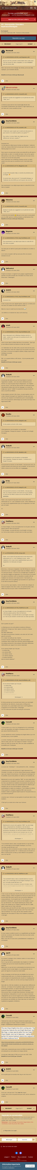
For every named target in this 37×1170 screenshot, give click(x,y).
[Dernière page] (35, 44)
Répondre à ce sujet (18, 38)
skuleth (21, 127)
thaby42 (5, 31)
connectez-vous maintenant (21, 1118)
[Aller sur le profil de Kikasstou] (3, 200)
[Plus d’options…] (34, 52)
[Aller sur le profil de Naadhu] (3, 415)
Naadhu (8, 414)
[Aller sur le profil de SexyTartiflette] (3, 122)
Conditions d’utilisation (8, 1167)
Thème (13, 1157)
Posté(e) (12, 52)
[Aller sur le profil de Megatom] (3, 232)
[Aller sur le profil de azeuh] (3, 326)
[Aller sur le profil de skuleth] (3, 291)
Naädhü (21, 452)
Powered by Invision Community (18, 1160)
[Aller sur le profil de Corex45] (3, 723)
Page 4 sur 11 (19, 44)
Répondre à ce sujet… (10, 1130)
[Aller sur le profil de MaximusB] (3, 51)
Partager (9, 1139)
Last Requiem (23, 57)
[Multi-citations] (2, 81)
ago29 (8, 953)
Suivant (30, 44)
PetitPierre (9, 521)
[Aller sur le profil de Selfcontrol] (3, 269)
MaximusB (9, 50)
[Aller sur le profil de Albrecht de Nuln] (3, 88)
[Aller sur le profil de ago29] (3, 954)
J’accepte (30, 1166)
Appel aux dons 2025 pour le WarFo (18, 19)
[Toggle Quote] (4, 57)
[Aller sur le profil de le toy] (3, 481)
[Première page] (2, 44)
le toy (8, 481)
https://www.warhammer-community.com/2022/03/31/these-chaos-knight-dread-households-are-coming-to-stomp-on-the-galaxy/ (17, 1043)
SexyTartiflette (11, 121)
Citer (6, 81)
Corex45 (21, 94)
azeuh (8, 325)
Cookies (30, 1157)
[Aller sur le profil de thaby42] (3, 375)
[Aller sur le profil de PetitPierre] (3, 522)
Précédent (7, 44)
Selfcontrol (10, 268)
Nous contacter (22, 1157)
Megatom (21, 166)
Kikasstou (9, 200)
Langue (6, 1157)
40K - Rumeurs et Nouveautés (21, 32)
